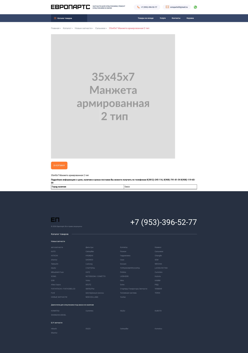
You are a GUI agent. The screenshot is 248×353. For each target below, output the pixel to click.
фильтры (89, 247)
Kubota (158, 276)
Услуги (163, 18)
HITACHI (54, 256)
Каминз (158, 247)
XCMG (53, 276)
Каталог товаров (64, 18)
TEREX (157, 293)
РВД (156, 285)
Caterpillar (90, 251)
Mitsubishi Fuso (57, 272)
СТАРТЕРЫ (90, 268)
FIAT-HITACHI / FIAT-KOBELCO (63, 289)
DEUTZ (88, 285)
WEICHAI (158, 264)
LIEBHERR (124, 276)
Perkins (123, 272)
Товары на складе (146, 18)
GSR (53, 280)
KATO (53, 251)
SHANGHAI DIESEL (58, 315)
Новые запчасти (83, 28)
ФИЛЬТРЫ (90, 289)
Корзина (190, 18)
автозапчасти (57, 247)
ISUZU (53, 268)
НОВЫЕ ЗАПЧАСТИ (59, 297)
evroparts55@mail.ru (179, 7)
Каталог (67, 28)
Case (122, 260)
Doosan (123, 264)
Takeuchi (54, 264)
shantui (54, 260)
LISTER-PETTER (161, 268)
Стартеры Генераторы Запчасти (133, 289)
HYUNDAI (89, 256)
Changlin (158, 256)
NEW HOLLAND (92, 297)
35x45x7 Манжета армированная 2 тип (129, 28)
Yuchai (123, 297)
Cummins (158, 272)
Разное (123, 251)
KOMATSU (55, 311)
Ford (53, 293)
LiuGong (89, 264)
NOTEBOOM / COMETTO (96, 276)
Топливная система (128, 293)
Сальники (100, 28)
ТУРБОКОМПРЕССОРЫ (130, 268)
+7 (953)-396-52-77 (149, 7)
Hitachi (54, 329)
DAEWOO (89, 260)
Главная (55, 28)
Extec (122, 285)
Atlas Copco (56, 285)
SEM (156, 260)
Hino (122, 280)
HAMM (157, 280)
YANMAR (158, 289)
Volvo (88, 280)
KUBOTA (158, 311)
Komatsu (123, 247)
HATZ (88, 272)
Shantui (54, 333)
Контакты (176, 18)
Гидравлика (125, 256)
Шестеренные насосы (95, 293)
